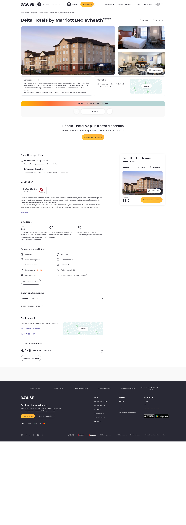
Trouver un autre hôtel (93, 137)
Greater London (43, 13)
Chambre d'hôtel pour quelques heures (150, 388)
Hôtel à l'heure (58, 388)
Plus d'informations (31, 282)
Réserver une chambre (151, 200)
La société (121, 401)
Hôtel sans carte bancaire (127, 388)
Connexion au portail (45, 416)
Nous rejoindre (28, 416)
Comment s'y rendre (32, 328)
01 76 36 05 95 (29, 334)
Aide (138, 4)
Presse (120, 409)
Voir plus (24, 212)
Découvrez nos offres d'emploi (127, 413)
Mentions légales (135, 435)
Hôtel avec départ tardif (104, 388)
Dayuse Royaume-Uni (100, 401)
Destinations (109, 4)
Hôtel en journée (35, 388)
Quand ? (94, 111)
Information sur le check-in (32, 306)
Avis (120, 405)
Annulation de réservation (151, 409)
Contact (146, 401)
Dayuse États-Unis (99, 405)
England (34, 13)
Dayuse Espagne (99, 413)
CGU (163, 435)
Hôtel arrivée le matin (81, 388)
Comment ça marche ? (125, 4)
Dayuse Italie (97, 409)
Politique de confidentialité (151, 435)
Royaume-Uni (25, 13)
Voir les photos (156, 70)
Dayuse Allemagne (99, 417)
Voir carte (146, 86)
